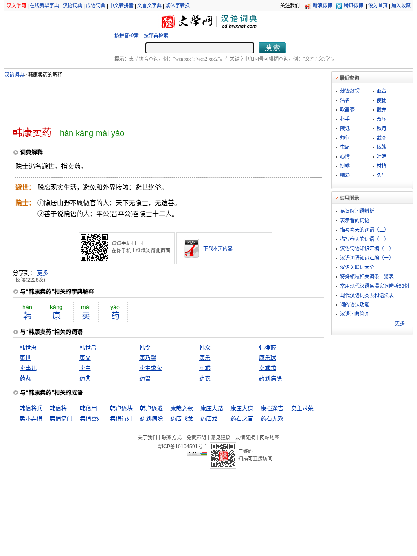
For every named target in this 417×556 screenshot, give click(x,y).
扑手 (345, 119)
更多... (401, 323)
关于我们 (147, 437)
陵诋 (345, 128)
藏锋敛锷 (350, 91)
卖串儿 (28, 368)
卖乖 (205, 368)
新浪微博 (322, 6)
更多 (42, 272)
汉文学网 (16, 6)
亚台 (381, 91)
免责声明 (196, 437)
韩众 (205, 347)
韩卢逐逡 (151, 408)
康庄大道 (241, 408)
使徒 (381, 100)
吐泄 (381, 157)
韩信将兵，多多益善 (75, 408)
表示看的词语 (354, 220)
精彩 (345, 175)
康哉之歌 (181, 408)
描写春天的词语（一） (364, 239)
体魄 (381, 147)
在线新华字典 (44, 6)
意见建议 (220, 437)
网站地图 (269, 437)
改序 (381, 119)
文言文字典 (149, 6)
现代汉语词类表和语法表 (367, 295)
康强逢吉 (272, 408)
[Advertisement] (155, 99)
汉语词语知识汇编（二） (367, 249)
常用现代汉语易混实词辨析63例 (374, 286)
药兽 (145, 378)
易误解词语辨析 (357, 211)
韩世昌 (88, 347)
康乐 (205, 358)
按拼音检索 (126, 36)
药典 (85, 378)
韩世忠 (28, 347)
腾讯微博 (353, 6)
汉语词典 (72, 6)
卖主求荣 (150, 368)
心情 (345, 157)
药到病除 (270, 378)
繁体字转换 (177, 6)
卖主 (85, 368)
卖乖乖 (267, 368)
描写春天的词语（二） (364, 230)
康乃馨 (147, 358)
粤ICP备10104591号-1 (182, 446)
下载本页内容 (218, 249)
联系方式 (172, 437)
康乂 (85, 358)
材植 (381, 166)
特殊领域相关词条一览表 (367, 277)
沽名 (345, 100)
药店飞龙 (181, 418)
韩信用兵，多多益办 (105, 408)
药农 (205, 378)
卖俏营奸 (91, 418)
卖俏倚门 (61, 418)
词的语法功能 (354, 305)
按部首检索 (156, 36)
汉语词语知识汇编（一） (367, 258)
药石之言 (241, 418)
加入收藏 (401, 6)
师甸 (345, 138)
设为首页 (378, 6)
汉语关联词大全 (357, 267)
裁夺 (381, 138)
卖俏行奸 (121, 418)
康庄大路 (211, 408)
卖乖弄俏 (31, 418)
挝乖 (345, 166)
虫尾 (345, 147)
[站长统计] (197, 454)
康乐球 (267, 358)
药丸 (25, 378)
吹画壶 (347, 110)
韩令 (145, 347)
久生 (381, 175)
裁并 (381, 110)
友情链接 (245, 437)
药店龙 (208, 418)
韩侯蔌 (267, 347)
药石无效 (272, 418)
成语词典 (95, 6)
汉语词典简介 (354, 314)
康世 (25, 358)
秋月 (381, 128)
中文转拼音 (121, 6)
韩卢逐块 (121, 408)
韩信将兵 (31, 408)
